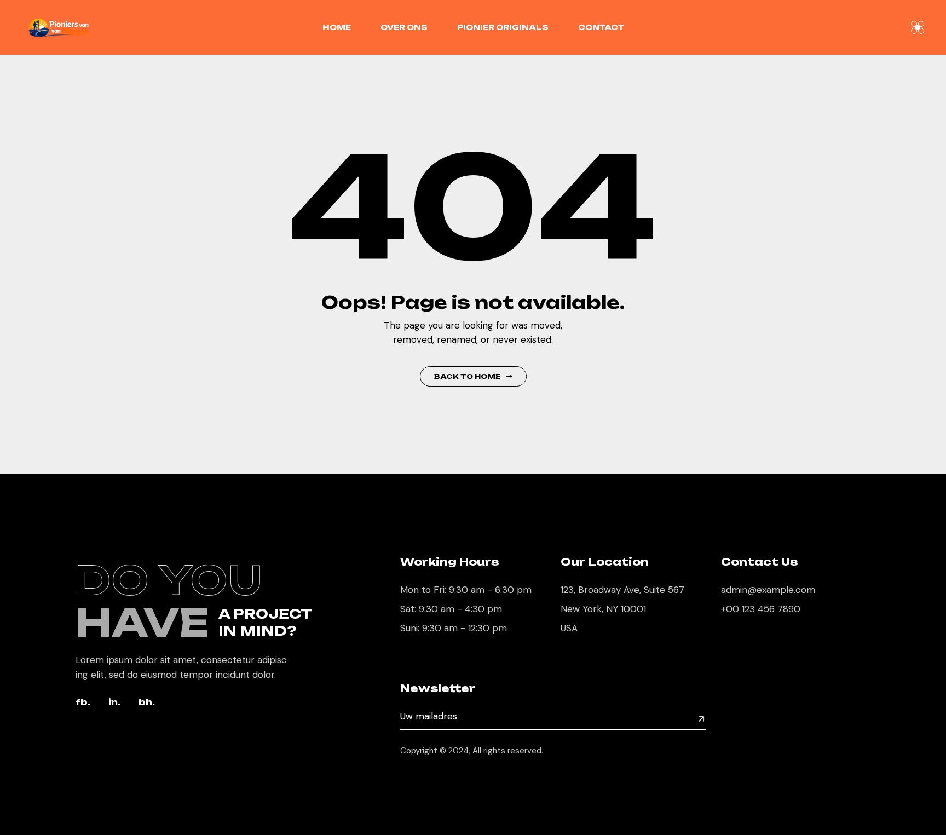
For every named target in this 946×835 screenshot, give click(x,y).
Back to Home (467, 376)
